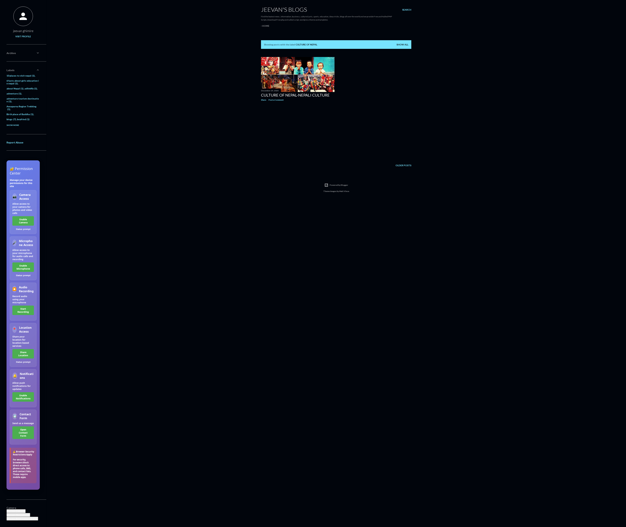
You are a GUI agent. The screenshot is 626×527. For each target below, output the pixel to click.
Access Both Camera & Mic (22, 518)
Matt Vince (344, 191)
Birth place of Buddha (20, 114)
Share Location (23, 354)
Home (265, 25)
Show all (402, 44)
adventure (14, 93)
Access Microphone (18, 514)
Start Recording (23, 310)
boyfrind (23, 119)
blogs (11, 119)
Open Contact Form (23, 432)
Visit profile (23, 36)
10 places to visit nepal (20, 75)
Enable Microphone (23, 267)
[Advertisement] (298, 132)
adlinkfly (30, 88)
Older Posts (403, 165)
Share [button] (263, 100)
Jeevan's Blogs (284, 9)
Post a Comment (276, 100)
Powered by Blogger (339, 185)
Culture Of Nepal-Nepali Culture (295, 95)
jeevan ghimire (23, 31)
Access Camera (16, 511)
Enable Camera (23, 221)
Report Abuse (15, 142)
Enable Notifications (23, 397)
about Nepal (15, 88)
